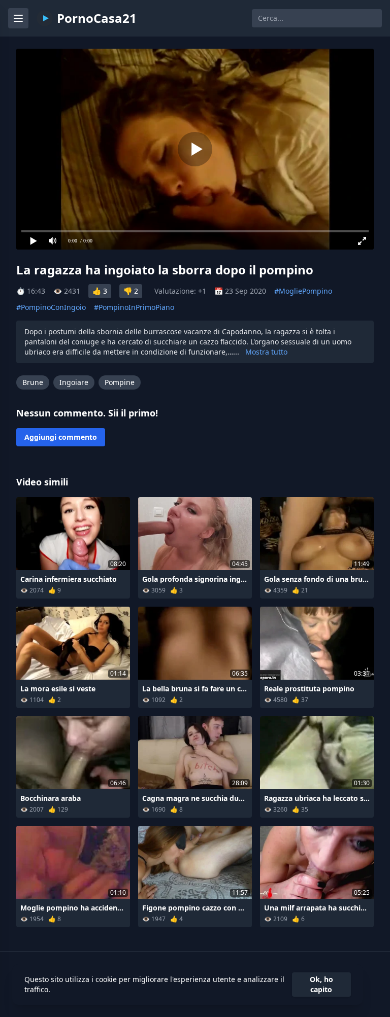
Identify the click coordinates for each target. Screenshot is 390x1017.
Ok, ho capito (321, 984)
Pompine (120, 382)
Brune (32, 382)
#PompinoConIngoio (51, 307)
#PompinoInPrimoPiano (134, 307)
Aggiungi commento (60, 437)
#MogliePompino (303, 291)
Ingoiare (73, 382)
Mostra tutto (266, 352)
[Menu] (18, 18)
